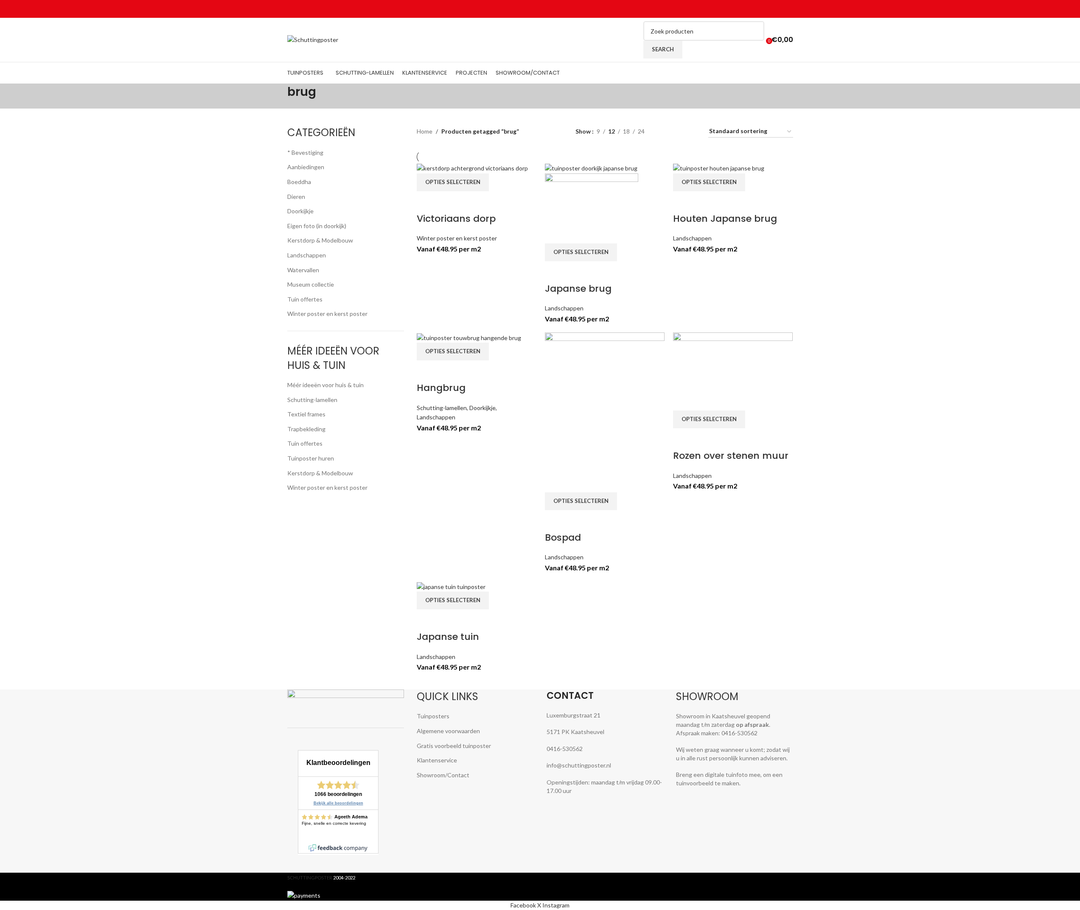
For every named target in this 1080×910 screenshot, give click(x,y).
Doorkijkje (482, 407)
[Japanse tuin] (451, 585)
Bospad (563, 537)
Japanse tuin (448, 636)
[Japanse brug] (591, 167)
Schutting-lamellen (442, 407)
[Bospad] (605, 411)
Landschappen (564, 308)
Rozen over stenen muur (730, 455)
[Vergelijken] (427, 201)
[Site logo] (312, 39)
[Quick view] (449, 201)
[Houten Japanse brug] (718, 167)
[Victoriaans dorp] (472, 167)
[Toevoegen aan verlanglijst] (472, 201)
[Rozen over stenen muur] (733, 370)
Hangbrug (441, 387)
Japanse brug (578, 288)
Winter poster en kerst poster (457, 238)
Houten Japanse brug (725, 218)
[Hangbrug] (469, 337)
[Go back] (276, 96)
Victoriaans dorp (456, 218)
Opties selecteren (452, 182)
